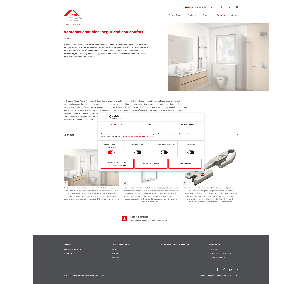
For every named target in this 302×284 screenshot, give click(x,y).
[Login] (228, 7)
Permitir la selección (151, 164)
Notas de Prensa (73, 24)
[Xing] (223, 269)
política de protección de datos (134, 136)
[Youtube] (230, 269)
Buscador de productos (73, 249)
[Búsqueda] (211, 7)
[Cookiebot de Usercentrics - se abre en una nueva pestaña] (111, 117)
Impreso (211, 276)
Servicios (207, 15)
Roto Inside (116, 253)
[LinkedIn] (237, 269)
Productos (192, 15)
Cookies (235, 276)
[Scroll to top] (297, 279)
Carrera (234, 15)
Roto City (115, 257)
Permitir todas (185, 164)
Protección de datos (223, 276)
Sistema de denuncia (217, 257)
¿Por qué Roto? (175, 15)
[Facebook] (217, 269)
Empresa (221, 15)
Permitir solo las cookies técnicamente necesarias (117, 163)
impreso (150, 136)
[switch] (137, 152)
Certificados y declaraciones (220, 253)
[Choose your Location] (237, 7)
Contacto (203, 276)
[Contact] (220, 7)
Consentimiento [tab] (115, 125)
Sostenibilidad (214, 249)
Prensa (115, 249)
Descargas (68, 253)
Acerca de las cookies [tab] (186, 125)
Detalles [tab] (151, 125)
